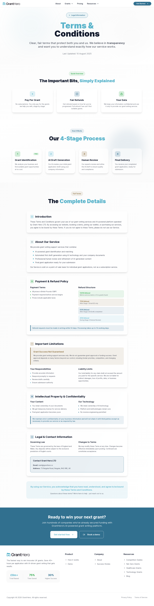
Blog (128, 576)
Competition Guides (134, 560)
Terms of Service (140, 597)
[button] (69, 3)
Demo (70, 564)
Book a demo (93, 534)
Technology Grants (134, 572)
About (99, 560)
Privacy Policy (126, 597)
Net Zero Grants (133, 564)
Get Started (140, 4)
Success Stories (103, 564)
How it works (73, 560)
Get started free (62, 534)
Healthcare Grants (133, 568)
